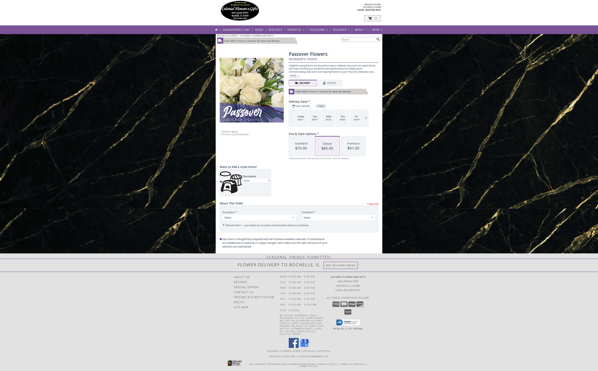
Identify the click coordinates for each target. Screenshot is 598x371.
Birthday (275, 29)
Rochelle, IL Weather (282, 356)
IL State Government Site (313, 356)
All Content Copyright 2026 (268, 364)
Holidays (339, 29)
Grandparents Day (236, 29)
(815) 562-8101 (373, 9)
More (376, 29)
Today (321, 106)
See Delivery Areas (341, 265)
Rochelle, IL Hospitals (317, 351)
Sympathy (294, 29)
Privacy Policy (327, 364)
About (359, 29)
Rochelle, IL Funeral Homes (284, 351)
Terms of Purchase (352, 364)
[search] (378, 39)
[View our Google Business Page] (304, 347)
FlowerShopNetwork (301, 364)
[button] (372, 18)
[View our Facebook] (294, 347)
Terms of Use (308, 366)
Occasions (317, 29)
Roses (259, 29)
